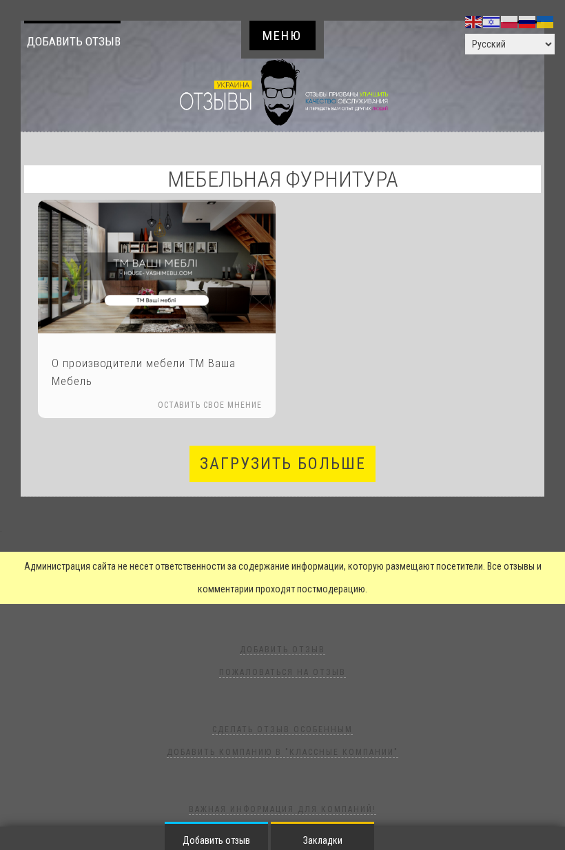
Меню (282, 35)
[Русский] (528, 21)
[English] (474, 21)
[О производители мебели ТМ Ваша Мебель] (157, 266)
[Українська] (546, 21)
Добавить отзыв (74, 41)
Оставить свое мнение (210, 405)
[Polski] (510, 21)
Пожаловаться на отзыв (282, 672)
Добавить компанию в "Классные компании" (282, 752)
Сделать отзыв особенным (282, 729)
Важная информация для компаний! (282, 809)
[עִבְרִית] (492, 21)
